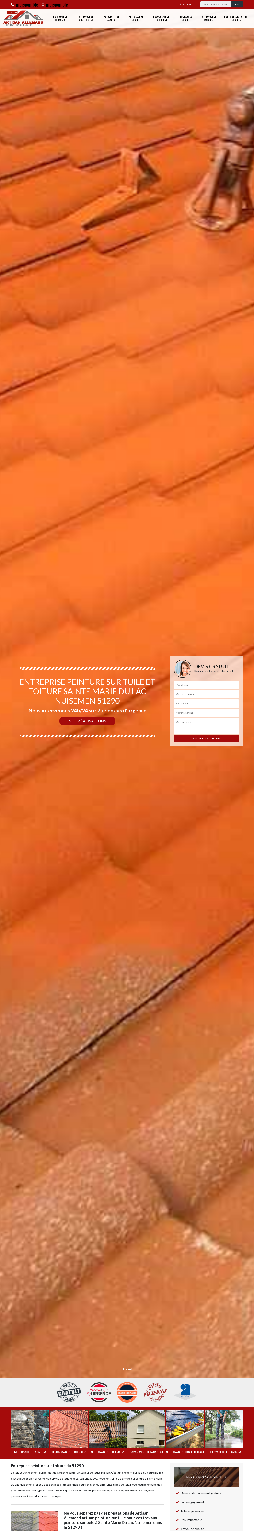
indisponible (26, 4)
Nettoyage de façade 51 (209, 18)
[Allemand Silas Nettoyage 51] (23, 18)
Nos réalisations (87, 721)
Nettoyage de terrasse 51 (60, 18)
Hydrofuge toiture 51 (186, 18)
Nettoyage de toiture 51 (136, 18)
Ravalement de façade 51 (111, 18)
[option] (127, 765)
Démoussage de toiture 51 (161, 18)
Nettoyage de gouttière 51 (86, 18)
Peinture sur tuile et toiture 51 (235, 18)
